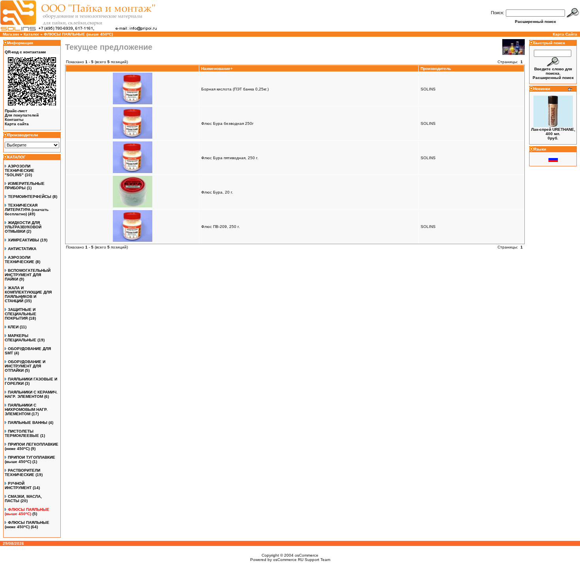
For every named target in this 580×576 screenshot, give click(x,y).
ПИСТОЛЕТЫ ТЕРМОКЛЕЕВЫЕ (22, 433)
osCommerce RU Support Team (301, 559)
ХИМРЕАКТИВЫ (23, 240)
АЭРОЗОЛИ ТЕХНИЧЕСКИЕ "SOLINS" (19, 170)
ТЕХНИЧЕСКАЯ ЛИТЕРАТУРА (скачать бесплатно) (27, 209)
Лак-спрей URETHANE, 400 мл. (553, 131)
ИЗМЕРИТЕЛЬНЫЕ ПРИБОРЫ (25, 185)
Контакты (14, 119)
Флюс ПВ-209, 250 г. (220, 226)
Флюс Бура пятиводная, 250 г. (229, 158)
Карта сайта (17, 124)
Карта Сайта (565, 34)
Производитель (436, 68)
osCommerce (306, 555)
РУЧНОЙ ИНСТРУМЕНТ (18, 485)
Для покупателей (22, 115)
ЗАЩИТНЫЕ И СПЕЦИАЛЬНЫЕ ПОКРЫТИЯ (20, 313)
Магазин (11, 34)
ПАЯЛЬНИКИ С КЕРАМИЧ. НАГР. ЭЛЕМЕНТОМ (31, 394)
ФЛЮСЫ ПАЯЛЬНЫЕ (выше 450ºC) (78, 34)
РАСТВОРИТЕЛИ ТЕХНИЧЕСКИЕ (22, 472)
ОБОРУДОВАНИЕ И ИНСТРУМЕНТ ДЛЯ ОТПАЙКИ (25, 366)
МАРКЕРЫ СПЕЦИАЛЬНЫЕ (20, 337)
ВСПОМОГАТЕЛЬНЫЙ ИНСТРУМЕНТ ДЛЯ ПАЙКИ (28, 274)
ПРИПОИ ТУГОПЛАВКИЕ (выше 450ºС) (30, 459)
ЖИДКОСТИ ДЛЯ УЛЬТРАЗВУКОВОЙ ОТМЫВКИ (23, 226)
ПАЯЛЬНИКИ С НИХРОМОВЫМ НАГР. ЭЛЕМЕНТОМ (26, 409)
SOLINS (428, 89)
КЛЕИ (13, 327)
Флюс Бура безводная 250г (227, 123)
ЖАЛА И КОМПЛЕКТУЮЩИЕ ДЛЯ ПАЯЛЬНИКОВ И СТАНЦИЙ (28, 294)
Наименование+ (217, 68)
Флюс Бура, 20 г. (217, 192)
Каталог (31, 34)
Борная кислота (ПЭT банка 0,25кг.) (235, 89)
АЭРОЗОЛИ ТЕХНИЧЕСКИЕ (19, 259)
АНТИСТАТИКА (22, 249)
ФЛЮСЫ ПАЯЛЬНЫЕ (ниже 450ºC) (27, 524)
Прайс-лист (16, 111)
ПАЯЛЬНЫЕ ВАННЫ (27, 422)
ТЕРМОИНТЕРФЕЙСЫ (29, 196)
